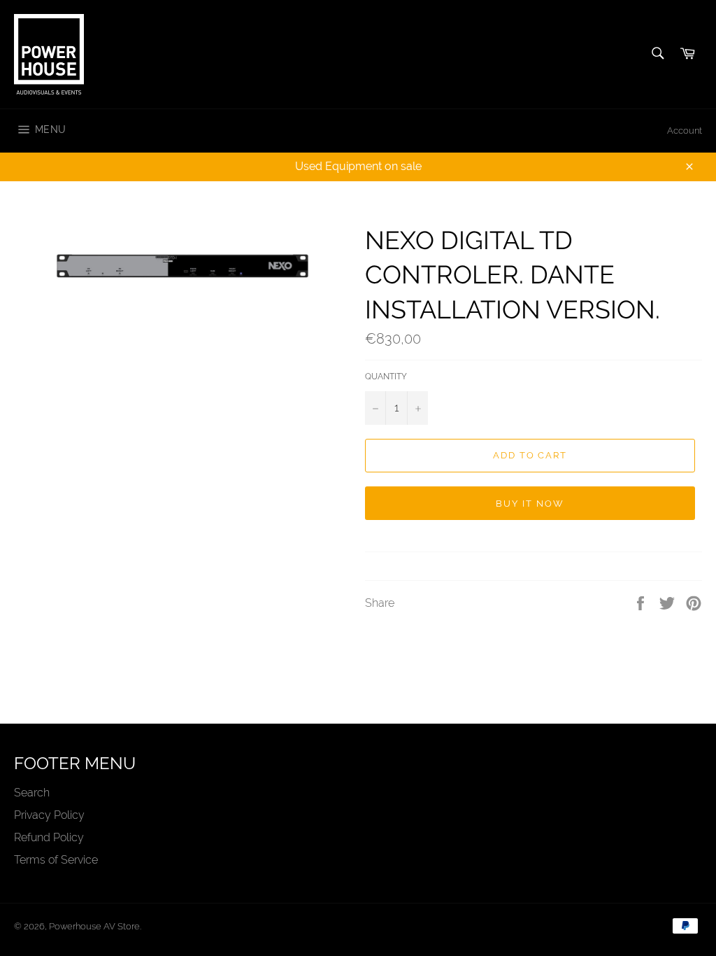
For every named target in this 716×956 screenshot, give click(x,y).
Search (32, 792)
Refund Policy (49, 837)
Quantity (386, 376)
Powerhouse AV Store (94, 926)
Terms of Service (56, 859)
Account (684, 130)
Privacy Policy (49, 815)
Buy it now (530, 503)
